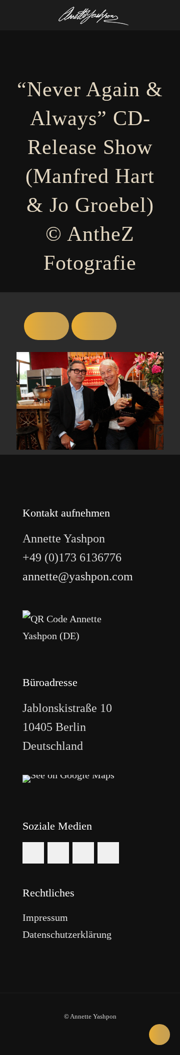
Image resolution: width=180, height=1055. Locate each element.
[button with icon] (33, 853)
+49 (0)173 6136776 (72, 557)
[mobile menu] (166, 14)
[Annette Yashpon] (94, 14)
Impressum (45, 917)
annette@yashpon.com (77, 576)
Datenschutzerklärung (67, 934)
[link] (68, 779)
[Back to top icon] (159, 1034)
